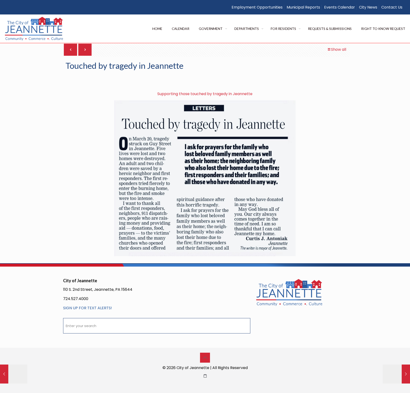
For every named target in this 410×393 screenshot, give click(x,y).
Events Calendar (339, 7)
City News (368, 7)
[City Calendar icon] (205, 375)
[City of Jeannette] (34, 28)
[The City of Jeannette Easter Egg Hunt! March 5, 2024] (13, 374)
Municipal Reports (303, 7)
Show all (338, 49)
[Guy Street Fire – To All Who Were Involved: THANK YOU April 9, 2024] (396, 374)
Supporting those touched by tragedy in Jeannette (204, 94)
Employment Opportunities (257, 7)
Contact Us (391, 7)
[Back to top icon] (205, 358)
